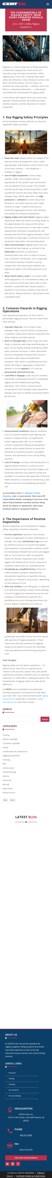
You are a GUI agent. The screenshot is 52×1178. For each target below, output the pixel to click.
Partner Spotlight (10, 739)
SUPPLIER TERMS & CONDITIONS (30, 1176)
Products (12, 1073)
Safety (28, 23)
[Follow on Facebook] (18, 1164)
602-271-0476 (26, 1135)
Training (6, 759)
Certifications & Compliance (15, 751)
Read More (12, 892)
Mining (6, 784)
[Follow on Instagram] (13, 1164)
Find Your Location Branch (26, 1158)
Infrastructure (9, 792)
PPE (4, 764)
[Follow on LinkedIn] (7, 1164)
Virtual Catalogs (15, 1096)
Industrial (7, 780)
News (12, 800)
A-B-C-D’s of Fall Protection (26, 925)
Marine (6, 776)
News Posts (8, 788)
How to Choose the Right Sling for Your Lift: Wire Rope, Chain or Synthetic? (26, 860)
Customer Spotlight (11, 743)
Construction (8, 768)
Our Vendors (14, 1090)
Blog (5, 800)
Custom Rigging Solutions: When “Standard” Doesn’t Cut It (26, 983)
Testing (6, 735)
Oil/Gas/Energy (9, 772)
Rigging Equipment (11, 755)
